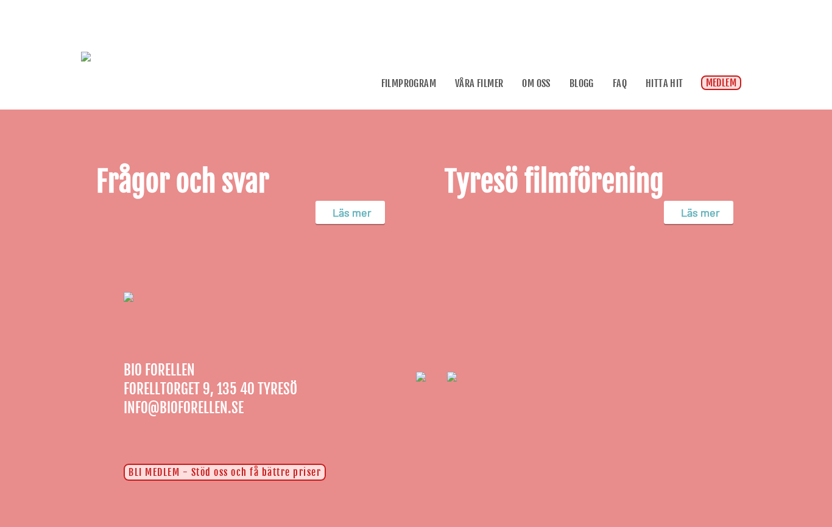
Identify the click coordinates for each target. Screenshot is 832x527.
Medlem (721, 83)
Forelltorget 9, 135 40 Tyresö (210, 389)
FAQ (620, 83)
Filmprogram (408, 83)
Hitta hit (664, 83)
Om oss (536, 83)
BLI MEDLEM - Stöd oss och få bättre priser (225, 472)
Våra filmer (479, 83)
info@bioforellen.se (184, 408)
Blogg (581, 83)
